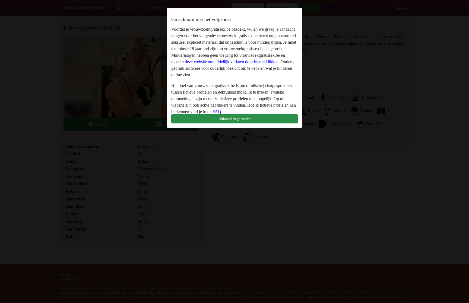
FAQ (217, 111)
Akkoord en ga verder (235, 119)
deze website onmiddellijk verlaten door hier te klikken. (232, 61)
